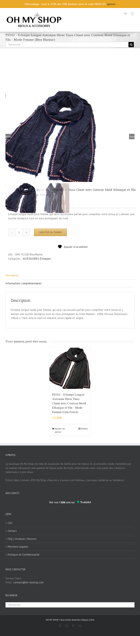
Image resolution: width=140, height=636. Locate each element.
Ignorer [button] (111, 4)
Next (132, 136)
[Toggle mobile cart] (125, 13)
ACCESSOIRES (31, 258)
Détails (84, 428)
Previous (8, 136)
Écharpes (45, 258)
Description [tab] (12, 275)
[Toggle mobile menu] (133, 13)
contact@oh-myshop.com (28, 582)
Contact (12, 531)
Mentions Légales (18, 546)
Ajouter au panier (50, 232)
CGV (10, 523)
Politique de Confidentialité (23, 554)
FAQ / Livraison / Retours (22, 539)
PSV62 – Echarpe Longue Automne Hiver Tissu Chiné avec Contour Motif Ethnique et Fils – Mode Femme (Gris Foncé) (69, 403)
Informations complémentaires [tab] (23, 283)
